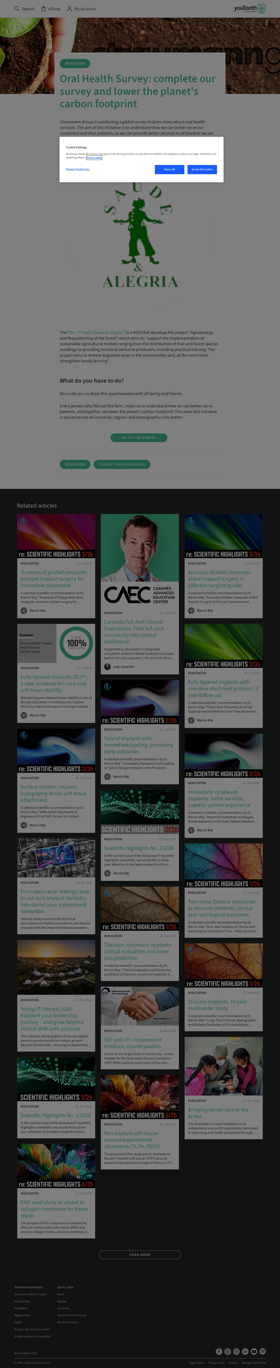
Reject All (169, 169)
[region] (142, 159)
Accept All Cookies (202, 169)
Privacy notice (94, 158)
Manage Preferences (78, 169)
